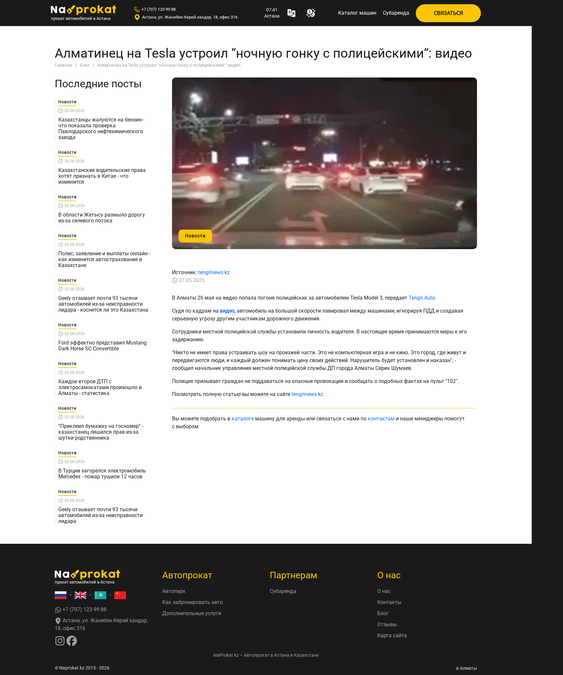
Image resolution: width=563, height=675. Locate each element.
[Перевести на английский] (80, 595)
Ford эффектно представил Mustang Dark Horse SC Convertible (102, 346)
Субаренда (396, 13)
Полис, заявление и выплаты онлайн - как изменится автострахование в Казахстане (104, 259)
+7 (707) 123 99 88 (158, 9)
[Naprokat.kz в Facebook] (71, 640)
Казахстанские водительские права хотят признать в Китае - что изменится (102, 176)
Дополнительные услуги (191, 613)
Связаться (448, 13)
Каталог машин (357, 13)
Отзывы (387, 624)
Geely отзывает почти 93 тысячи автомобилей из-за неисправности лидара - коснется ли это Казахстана (103, 304)
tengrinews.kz (214, 272)
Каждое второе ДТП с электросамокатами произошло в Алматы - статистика (100, 387)
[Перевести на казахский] (100, 595)
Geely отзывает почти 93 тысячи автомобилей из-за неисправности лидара (100, 515)
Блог (383, 613)
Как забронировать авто (192, 602)
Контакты (389, 602)
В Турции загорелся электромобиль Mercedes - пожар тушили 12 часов (102, 474)
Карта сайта (392, 635)
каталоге (243, 418)
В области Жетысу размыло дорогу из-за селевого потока (101, 218)
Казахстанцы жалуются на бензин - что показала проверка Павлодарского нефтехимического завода (101, 128)
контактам (381, 418)
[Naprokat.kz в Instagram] (60, 640)
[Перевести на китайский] (120, 595)
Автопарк (174, 591)
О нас (384, 591)
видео (227, 311)
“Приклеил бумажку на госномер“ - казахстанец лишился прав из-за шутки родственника (100, 432)
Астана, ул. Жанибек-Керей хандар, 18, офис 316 (190, 17)
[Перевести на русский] (60, 595)
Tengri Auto (422, 298)
